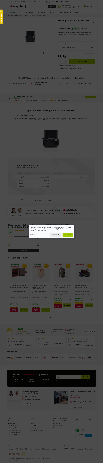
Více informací (42, 230)
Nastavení (33, 234)
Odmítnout (55, 234)
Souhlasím (68, 234)
